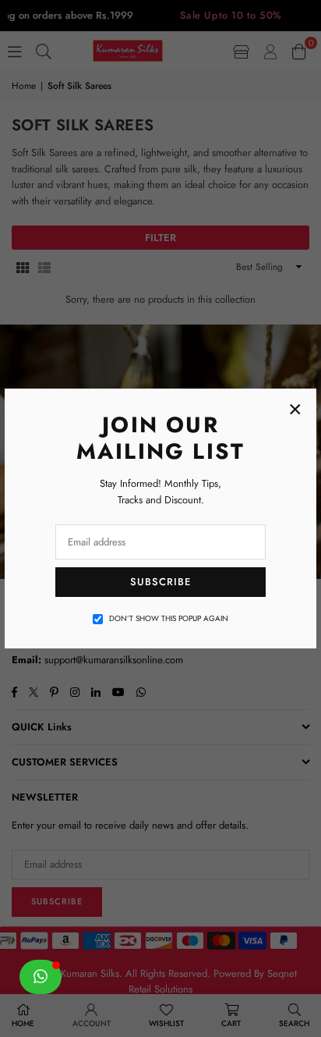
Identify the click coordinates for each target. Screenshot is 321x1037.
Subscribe (160, 581)
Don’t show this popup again (168, 618)
